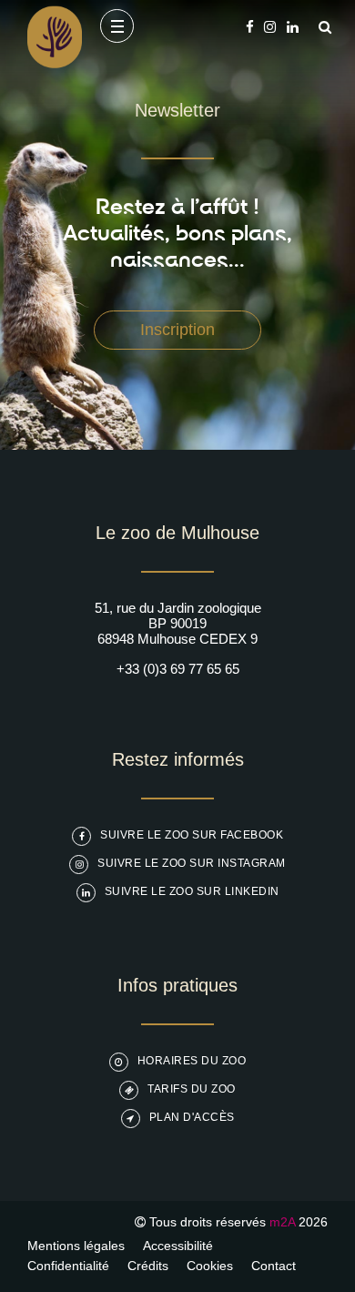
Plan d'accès (192, 1117)
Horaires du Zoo (192, 1060)
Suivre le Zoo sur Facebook (191, 835)
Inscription (177, 329)
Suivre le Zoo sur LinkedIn (192, 891)
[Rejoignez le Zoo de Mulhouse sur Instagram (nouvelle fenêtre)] (270, 27)
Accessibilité (178, 1245)
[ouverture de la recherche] (320, 27)
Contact (273, 1265)
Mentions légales (76, 1245)
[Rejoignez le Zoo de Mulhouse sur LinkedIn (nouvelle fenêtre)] (293, 27)
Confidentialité (68, 1265)
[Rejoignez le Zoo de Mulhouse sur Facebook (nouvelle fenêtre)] (250, 27)
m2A (282, 1222)
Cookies (210, 1265)
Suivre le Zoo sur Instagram (191, 863)
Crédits (147, 1265)
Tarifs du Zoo (191, 1089)
